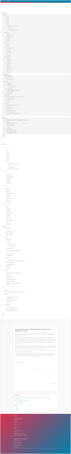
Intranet (5, 3)
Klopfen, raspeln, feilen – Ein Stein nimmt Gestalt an (22, 400)
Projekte (17, 410)
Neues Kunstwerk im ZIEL (19, 398)
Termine (17, 411)
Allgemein (17, 407)
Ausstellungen (18, 408)
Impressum (15, 423)
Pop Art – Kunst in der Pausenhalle (20, 401)
